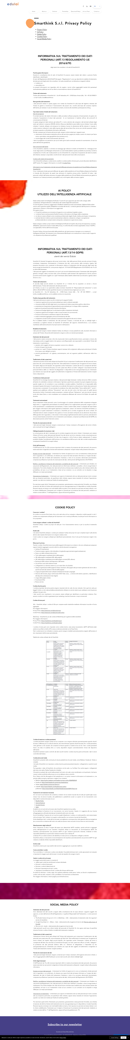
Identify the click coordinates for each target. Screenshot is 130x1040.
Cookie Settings (114, 1037)
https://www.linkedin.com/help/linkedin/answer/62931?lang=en (59, 788)
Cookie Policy (67, 163)
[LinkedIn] (87, 6)
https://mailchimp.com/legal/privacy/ (51, 621)
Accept (123, 1037)
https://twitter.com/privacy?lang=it (50, 784)
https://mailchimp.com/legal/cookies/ (51, 623)
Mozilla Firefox (40, 801)
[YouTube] (90, 6)
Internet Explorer (40, 803)
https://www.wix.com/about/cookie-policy (52, 612)
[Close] (128, 1037)
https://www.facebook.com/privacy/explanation (55, 782)
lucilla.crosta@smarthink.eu (45, 97)
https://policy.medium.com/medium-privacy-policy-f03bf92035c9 (59, 780)
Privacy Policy (63, 1037)
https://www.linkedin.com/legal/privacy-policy (53, 786)
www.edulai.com (39, 85)
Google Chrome (40, 805)
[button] (54, 11)
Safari (37, 807)
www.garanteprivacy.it (82, 369)
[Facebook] (83, 6)
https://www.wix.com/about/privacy (51, 610)
